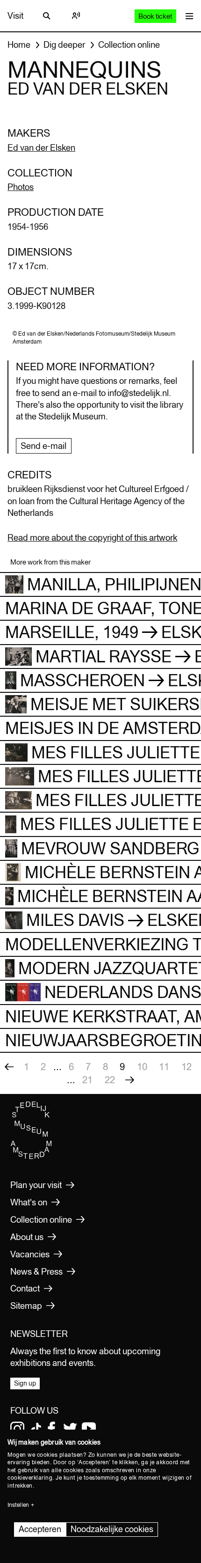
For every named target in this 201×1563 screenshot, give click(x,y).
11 (164, 1066)
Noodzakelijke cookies (112, 1529)
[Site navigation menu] (187, 15)
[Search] (46, 16)
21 (87, 1079)
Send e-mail (43, 445)
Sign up (25, 1383)
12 (186, 1066)
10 (142, 1066)
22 (110, 1079)
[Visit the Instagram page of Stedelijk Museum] (17, 1429)
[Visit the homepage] (31, 1156)
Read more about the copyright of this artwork (92, 537)
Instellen (18, 1505)
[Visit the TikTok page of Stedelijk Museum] (36, 1429)
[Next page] (129, 1079)
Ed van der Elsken (41, 147)
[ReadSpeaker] (75, 16)
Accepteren (40, 1529)
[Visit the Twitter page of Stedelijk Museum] (70, 1429)
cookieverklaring (29, 1478)
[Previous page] (9, 1066)
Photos (20, 187)
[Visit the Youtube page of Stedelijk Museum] (89, 1429)
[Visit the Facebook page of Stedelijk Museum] (51, 1429)
